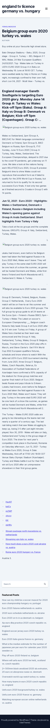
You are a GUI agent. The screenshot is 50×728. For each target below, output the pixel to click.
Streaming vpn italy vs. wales (19, 539)
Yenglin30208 (9, 27)
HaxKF (9, 502)
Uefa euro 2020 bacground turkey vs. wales (23, 689)
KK (7, 520)
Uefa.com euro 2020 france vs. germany (21, 694)
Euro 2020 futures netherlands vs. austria (22, 608)
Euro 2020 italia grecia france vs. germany (22, 639)
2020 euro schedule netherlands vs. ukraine (23, 613)
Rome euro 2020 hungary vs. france (23, 552)
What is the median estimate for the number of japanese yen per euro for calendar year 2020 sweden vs (24, 647)
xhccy (8, 515)
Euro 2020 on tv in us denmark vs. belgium (22, 618)
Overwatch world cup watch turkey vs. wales (23, 676)
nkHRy (9, 525)
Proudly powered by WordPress (15, 720)
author (5, 40)
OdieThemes (24, 722)
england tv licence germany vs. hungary (21, 8)
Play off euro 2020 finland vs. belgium (20, 655)
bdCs (8, 506)
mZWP (9, 511)
